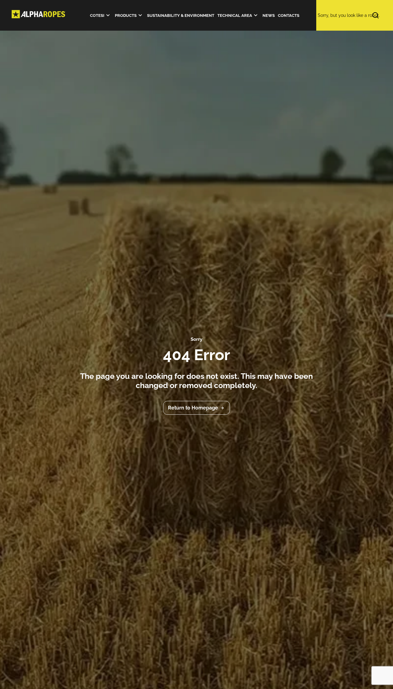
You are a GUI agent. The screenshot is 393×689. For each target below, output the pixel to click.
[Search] (345, 15)
